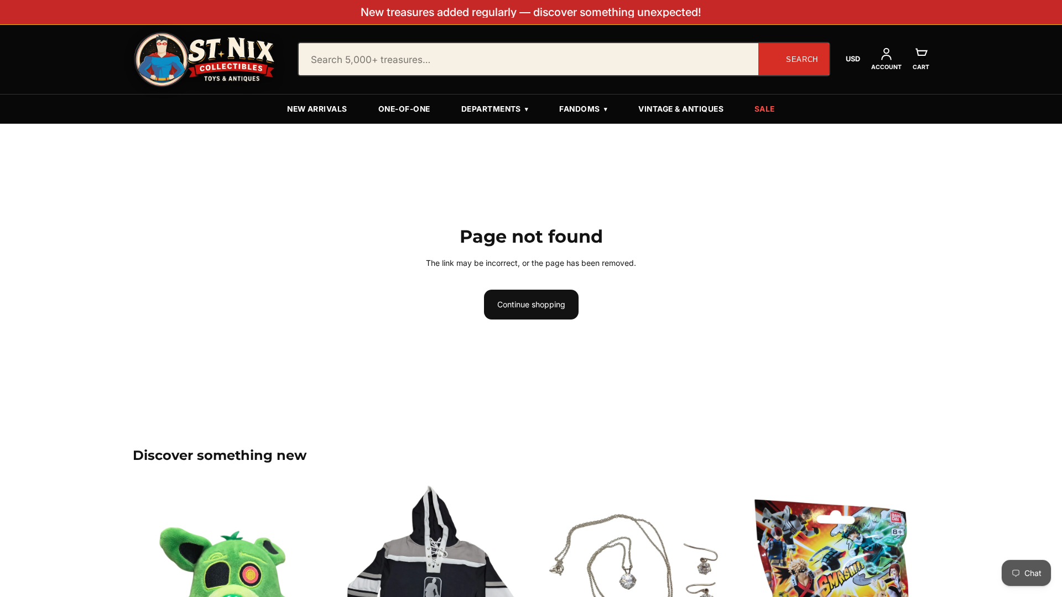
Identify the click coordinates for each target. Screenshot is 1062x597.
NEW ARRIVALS (317, 108)
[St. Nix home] (205, 59)
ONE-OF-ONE (404, 108)
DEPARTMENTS (495, 108)
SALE (764, 108)
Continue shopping (531, 304)
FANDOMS (583, 108)
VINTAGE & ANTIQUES (680, 108)
